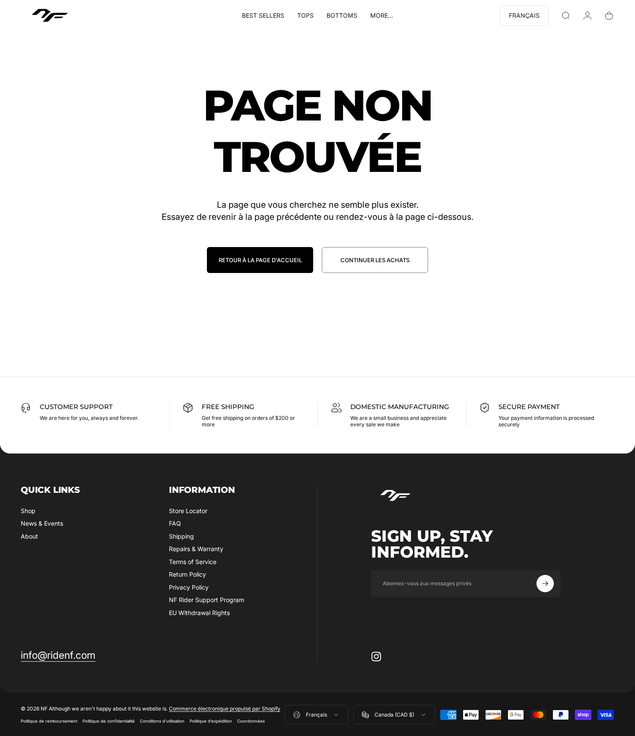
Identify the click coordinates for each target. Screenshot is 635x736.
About (29, 536)
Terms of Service (192, 561)
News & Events (42, 523)
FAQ (175, 523)
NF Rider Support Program (206, 599)
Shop (28, 510)
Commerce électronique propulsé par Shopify (224, 709)
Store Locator (188, 510)
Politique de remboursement (49, 721)
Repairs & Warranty (196, 548)
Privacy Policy (189, 587)
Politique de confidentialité (109, 721)
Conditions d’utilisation (162, 721)
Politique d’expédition (211, 721)
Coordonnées (251, 721)
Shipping (181, 536)
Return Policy (187, 574)
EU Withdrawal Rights (199, 612)
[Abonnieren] (545, 583)
